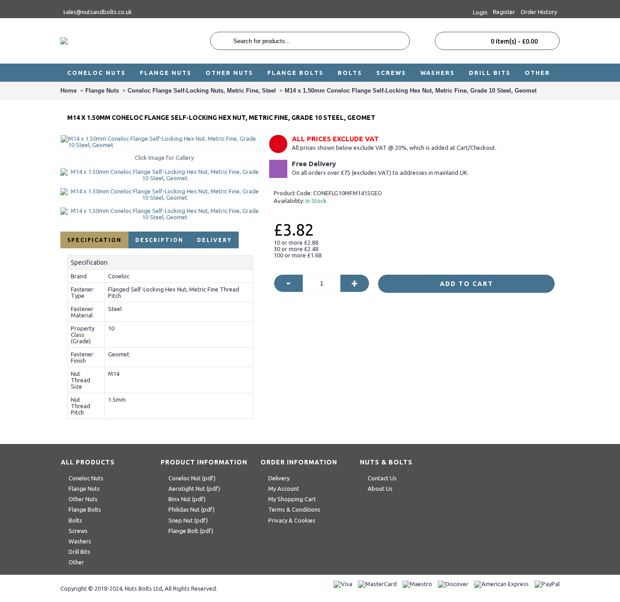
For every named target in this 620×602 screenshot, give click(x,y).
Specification (94, 240)
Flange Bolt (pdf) (190, 531)
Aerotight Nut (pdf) (194, 488)
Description (159, 240)
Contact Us (382, 478)
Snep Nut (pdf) (188, 520)
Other (76, 562)
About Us (380, 488)
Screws (78, 531)
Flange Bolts (85, 509)
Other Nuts (83, 499)
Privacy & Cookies (291, 520)
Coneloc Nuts (86, 478)
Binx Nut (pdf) (187, 499)
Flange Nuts (84, 488)
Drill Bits (79, 551)
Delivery (214, 240)
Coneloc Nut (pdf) (192, 478)
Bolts (75, 520)
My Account (283, 488)
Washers (80, 541)
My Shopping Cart (292, 499)
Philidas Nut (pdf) (191, 509)
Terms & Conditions (294, 509)
